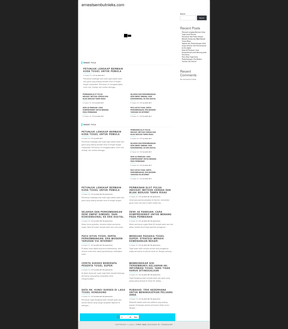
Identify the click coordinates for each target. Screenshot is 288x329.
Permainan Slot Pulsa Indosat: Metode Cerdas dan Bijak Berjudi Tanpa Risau (95, 96)
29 (130, 317)
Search (182, 14)
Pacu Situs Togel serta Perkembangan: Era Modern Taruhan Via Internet (143, 109)
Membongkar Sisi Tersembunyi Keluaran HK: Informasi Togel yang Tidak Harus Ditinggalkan (149, 266)
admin (99, 75)
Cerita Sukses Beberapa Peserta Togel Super (99, 264)
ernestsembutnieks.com (103, 4)
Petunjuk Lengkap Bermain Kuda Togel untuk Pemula (103, 70)
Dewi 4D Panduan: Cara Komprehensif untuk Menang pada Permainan (96, 109)
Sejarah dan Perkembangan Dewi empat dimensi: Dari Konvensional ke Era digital (143, 96)
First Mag (141, 324)
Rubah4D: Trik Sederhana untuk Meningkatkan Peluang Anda (151, 292)
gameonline (109, 194)
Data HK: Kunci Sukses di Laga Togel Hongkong (103, 291)
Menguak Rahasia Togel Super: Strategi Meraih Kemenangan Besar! (146, 238)
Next (135, 317)
